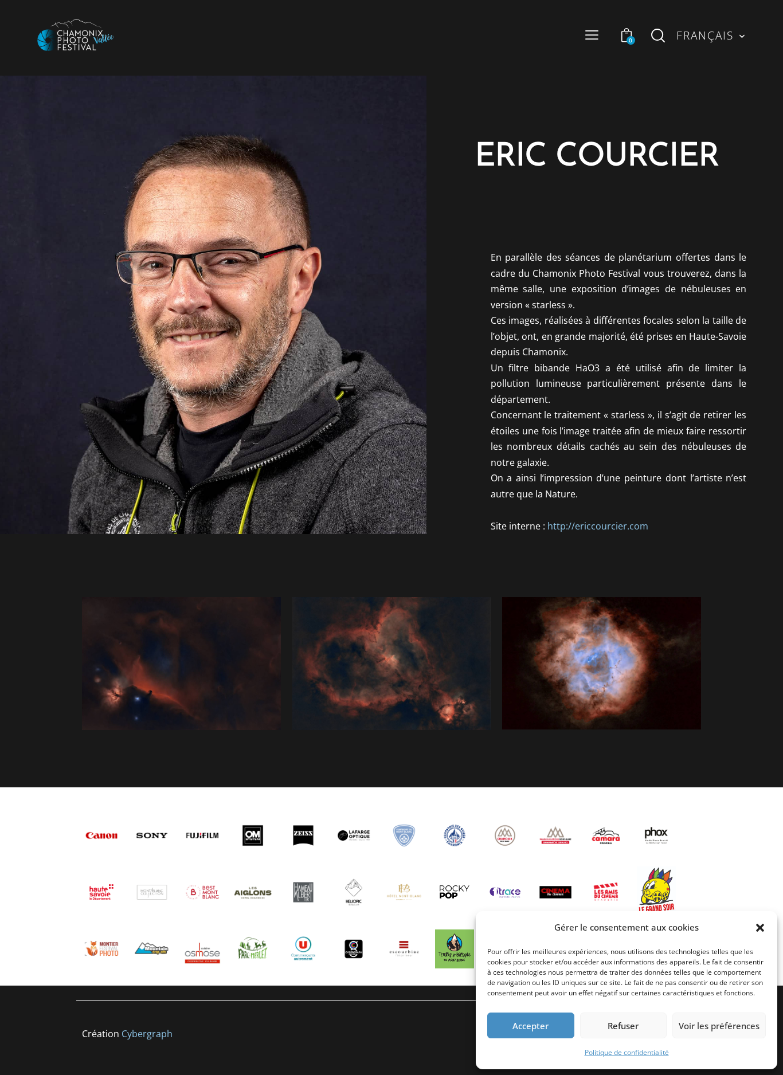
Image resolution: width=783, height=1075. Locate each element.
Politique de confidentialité (627, 1052)
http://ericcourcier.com (597, 526)
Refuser (623, 1025)
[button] (760, 927)
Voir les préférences (719, 1025)
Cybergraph (147, 1033)
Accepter (530, 1025)
